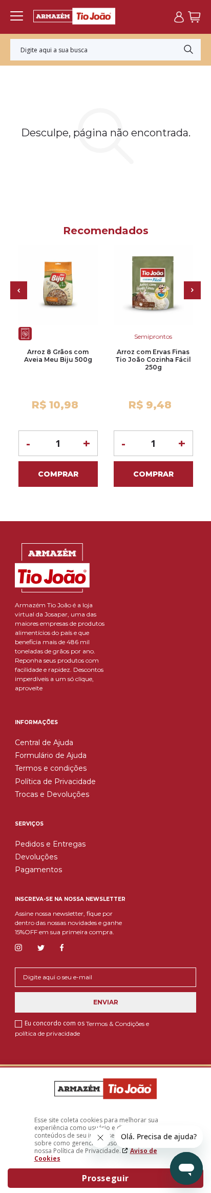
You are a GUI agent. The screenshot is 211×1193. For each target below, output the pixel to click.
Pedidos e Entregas (50, 844)
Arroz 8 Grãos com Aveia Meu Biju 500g (58, 355)
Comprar (58, 474)
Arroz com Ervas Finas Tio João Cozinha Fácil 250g (153, 359)
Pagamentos (38, 869)
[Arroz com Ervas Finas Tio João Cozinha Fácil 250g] (153, 285)
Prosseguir (105, 1178)
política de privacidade (47, 1033)
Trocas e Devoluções (52, 794)
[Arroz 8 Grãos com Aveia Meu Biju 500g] (58, 285)
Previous (18, 290)
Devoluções (36, 856)
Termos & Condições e (117, 1023)
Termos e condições (51, 768)
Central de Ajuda (44, 742)
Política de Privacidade (55, 781)
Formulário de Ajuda (51, 755)
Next (192, 290)
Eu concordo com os (82, 1028)
